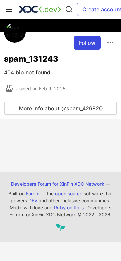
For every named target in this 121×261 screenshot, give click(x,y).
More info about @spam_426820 (61, 108)
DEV (32, 200)
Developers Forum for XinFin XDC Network (57, 184)
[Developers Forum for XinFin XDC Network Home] (40, 9)
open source (68, 193)
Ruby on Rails (69, 207)
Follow (87, 42)
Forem (32, 193)
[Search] (69, 9)
